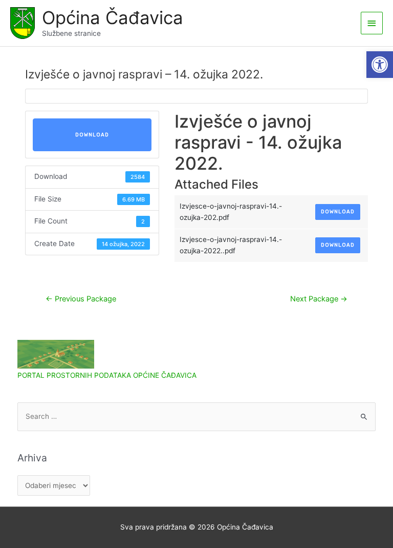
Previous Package (81, 298)
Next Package (318, 298)
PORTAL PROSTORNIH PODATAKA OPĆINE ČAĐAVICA (106, 375)
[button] (379, 64)
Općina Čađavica (112, 17)
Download (92, 135)
